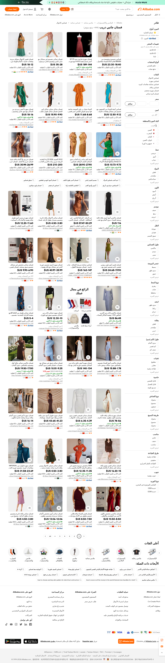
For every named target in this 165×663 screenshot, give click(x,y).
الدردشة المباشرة (58, 601)
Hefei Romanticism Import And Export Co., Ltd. (79, 431)
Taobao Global (92, 652)
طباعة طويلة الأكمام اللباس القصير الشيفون (99, 569)
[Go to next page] (45, 536)
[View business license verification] (104, 659)
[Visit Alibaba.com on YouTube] (11, 624)
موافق (130, 104)
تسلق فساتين (28, 180)
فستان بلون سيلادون (35, 185)
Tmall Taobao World (70, 652)
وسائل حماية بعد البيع (121, 611)
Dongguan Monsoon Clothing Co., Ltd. (108, 479)
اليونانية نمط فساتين (35, 569)
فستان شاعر (128, 575)
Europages (118, 652)
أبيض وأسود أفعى (90, 185)
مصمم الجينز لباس (91, 180)
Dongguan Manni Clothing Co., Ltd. (108, 73)
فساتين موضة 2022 (30, 575)
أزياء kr (19, 569)
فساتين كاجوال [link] (61, 23)
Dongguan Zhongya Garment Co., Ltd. (50, 170)
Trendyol (108, 652)
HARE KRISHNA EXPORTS (111, 230)
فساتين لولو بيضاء (73, 569)
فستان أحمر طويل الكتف (70, 180)
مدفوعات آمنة (123, 597)
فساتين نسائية (75, 23)
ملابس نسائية (88, 23)
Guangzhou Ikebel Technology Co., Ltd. (79, 120)
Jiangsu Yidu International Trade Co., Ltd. (79, 373)
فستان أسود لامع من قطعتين (47, 180)
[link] (162, 640)
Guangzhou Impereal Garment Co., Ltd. (50, 278)
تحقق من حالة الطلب (24, 606)
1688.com (57, 652)
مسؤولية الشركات (153, 606)
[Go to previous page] (84, 536)
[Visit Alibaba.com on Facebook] (30, 624)
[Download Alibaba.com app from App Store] (31, 641)
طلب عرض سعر (90, 601)
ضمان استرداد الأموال (120, 601)
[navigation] (142, 279)
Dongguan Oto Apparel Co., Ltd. (21, 323)
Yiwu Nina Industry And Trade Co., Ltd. (108, 275)
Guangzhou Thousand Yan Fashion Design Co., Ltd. (108, 325)
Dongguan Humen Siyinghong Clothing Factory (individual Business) (20, 125)
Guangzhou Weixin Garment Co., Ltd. (108, 172)
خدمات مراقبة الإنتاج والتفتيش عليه (116, 615)
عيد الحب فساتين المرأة (111, 180)
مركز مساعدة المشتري (56, 597)
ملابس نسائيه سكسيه (148, 580)
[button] (72, 9)
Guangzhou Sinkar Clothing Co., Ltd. (79, 172)
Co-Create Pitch (154, 601)
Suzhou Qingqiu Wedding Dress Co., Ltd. (79, 75)
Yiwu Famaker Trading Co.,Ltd (22, 375)
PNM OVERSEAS (27, 70)
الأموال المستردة (58, 611)
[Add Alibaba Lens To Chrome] (126, 641)
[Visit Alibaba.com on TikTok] (6, 624)
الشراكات (28, 615)
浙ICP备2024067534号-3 (144, 659)
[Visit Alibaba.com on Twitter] (20, 624)
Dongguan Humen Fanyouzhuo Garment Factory (20, 278)
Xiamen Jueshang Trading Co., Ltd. (50, 381)
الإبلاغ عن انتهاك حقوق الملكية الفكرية (51, 615)
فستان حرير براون (125, 569)
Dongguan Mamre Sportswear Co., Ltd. (50, 70)
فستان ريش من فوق (49, 575)
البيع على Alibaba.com (24, 597)
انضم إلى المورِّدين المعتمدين (22, 611)
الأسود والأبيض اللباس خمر (147, 575)
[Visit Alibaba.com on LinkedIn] (25, 624)
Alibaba (119, 23)
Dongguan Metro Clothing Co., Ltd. (50, 120)
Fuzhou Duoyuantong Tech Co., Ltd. (50, 426)
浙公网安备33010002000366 (122, 659)
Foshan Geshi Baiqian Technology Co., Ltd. (108, 428)
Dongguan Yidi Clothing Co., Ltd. (109, 373)
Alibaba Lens (151, 641)
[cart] (41, 10)
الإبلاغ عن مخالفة (58, 620)
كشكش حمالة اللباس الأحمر (146, 569)
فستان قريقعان (87, 575)
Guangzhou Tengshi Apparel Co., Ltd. (20, 228)
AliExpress (48, 652)
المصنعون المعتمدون (89, 597)
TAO (101, 652)
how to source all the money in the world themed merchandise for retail (110, 580)
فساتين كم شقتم (53, 185)
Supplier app (87, 641)
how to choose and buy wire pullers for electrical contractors (58, 580)
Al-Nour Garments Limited (52, 228)
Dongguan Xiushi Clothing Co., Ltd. (50, 328)
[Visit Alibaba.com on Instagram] (16, 624)
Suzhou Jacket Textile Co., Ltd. (80, 228)
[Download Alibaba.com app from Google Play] (13, 641)
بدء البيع (29, 601)
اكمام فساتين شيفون (69, 575)
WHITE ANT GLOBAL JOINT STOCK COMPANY (79, 275)
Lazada (82, 652)
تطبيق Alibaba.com (47, 641)
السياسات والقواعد (121, 620)
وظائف (157, 611)
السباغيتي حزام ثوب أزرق (110, 185)
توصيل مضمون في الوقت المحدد (116, 606)
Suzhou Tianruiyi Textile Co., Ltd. (21, 170)
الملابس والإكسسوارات (105, 23)
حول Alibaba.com (153, 592)
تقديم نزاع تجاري (58, 606)
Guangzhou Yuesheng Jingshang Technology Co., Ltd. (20, 426)
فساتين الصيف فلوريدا (54, 569)
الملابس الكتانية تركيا (72, 185)
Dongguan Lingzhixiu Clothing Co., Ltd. (108, 123)
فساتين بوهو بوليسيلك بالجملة (108, 575)
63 (50, 536)
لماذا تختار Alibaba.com (152, 597)
